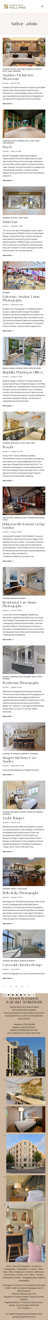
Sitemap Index (25, 1294)
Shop (10, 71)
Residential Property (34, 69)
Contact (39, 1274)
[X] (33, 995)
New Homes (21, 69)
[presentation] (24, 52)
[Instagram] (4, 995)
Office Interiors (35, 368)
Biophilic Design (8, 368)
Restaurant (15, 443)
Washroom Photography (21, 683)
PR (11, 218)
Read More (8, 104)
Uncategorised (8, 143)
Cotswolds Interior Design (22, 965)
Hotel (5, 1272)
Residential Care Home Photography (20, 604)
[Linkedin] (8, 995)
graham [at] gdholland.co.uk (24, 1317)
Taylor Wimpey (14, 818)
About (32, 1274)
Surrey (24, 1013)
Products (33, 1269)
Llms (34, 1294)
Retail (5, 71)
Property (23, 812)
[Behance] (25, 995)
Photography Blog (29, 1277)
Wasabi (8, 447)
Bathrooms (39, 1272)
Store (37, 141)
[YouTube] (21, 995)
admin (7, 83)
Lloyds (7, 147)
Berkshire (40, 1013)
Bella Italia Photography (21, 893)
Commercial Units (9, 141)
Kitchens (29, 1272)
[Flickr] (29, 995)
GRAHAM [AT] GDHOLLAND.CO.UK (27, 1033)
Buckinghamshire (12, 1015)
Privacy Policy (9, 1274)
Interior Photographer (21, 1266)
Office (25, 368)
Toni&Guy (10, 222)
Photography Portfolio (12, 1277)
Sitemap (15, 1294)
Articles (20, 1274)
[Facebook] (13, 995)
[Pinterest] (17, 995)
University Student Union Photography (21, 298)
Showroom (17, 71)
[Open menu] (42, 6)
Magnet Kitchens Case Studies (20, 759)
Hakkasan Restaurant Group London (24, 526)
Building (6, 677)
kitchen (13, 69)
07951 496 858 (29, 1024)
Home (8, 1266)
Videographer (22, 1269)
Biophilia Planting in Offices (23, 372)
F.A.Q (26, 1274)
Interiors (6, 69)
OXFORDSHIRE (24, 1030)
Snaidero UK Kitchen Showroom (18, 77)
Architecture (8, 518)
